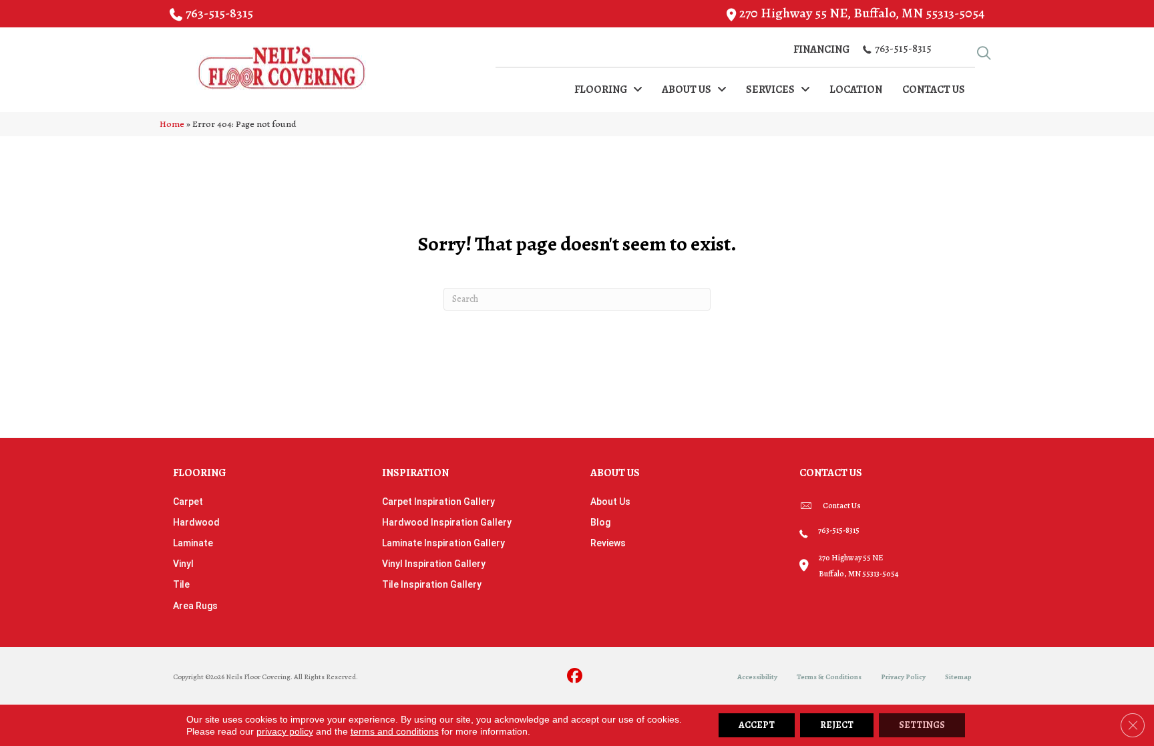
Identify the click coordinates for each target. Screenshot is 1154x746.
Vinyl (183, 563)
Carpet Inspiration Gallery (438, 501)
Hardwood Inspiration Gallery (447, 522)
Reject (836, 725)
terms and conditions (395, 731)
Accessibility (757, 677)
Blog (600, 522)
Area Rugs (195, 605)
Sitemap (958, 677)
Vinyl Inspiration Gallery (434, 563)
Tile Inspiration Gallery (432, 584)
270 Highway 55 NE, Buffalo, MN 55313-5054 (861, 13)
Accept (757, 725)
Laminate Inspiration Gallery (443, 543)
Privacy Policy (903, 677)
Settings (922, 725)
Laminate (193, 543)
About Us (610, 501)
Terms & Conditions (829, 677)
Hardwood (196, 522)
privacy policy (284, 731)
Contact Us (842, 505)
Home (172, 124)
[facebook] (575, 677)
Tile (181, 584)
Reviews (608, 543)
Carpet (188, 501)
